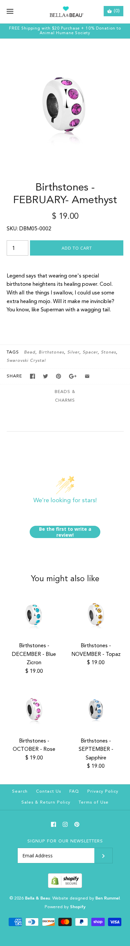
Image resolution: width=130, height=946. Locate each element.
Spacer (90, 352)
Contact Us (48, 791)
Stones (108, 352)
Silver (73, 352)
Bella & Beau (37, 898)
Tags (13, 352)
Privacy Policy (102, 791)
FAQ (74, 791)
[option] (65, 103)
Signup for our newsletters (65, 841)
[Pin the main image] (58, 376)
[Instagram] (65, 824)
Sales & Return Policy (45, 802)
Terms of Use (94, 802)
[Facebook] (53, 824)
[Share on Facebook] (32, 376)
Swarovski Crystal (26, 360)
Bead (29, 352)
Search (20, 791)
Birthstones (51, 352)
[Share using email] (87, 376)
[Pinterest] (76, 824)
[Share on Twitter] (45, 376)
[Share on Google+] (73, 376)
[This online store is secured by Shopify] (65, 887)
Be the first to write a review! (65, 532)
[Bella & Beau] (65, 11)
